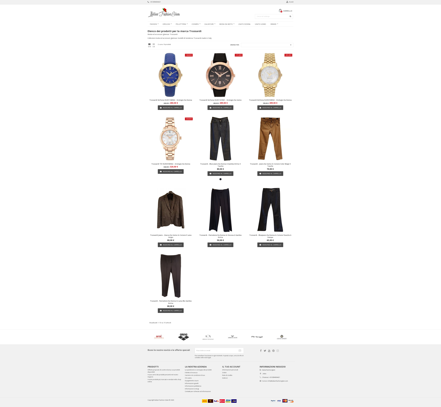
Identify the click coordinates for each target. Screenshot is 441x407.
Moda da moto (226, 24)
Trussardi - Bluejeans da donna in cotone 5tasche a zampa (270, 236)
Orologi (166, 24)
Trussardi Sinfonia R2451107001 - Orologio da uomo (220, 100)
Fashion (153, 24)
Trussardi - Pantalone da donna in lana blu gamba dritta (171, 302)
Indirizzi (225, 378)
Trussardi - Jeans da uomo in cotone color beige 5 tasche (270, 165)
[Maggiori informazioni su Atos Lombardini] (243, 337)
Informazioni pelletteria (193, 386)
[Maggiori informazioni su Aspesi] (169, 337)
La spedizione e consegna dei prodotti (198, 370)
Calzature (209, 24)
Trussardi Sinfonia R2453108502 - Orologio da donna (270, 100)
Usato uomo (260, 24)
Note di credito (227, 375)
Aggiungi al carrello (171, 107)
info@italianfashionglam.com (278, 381)
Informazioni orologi (192, 389)
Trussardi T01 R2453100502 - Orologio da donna (170, 164)
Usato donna (244, 24)
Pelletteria (181, 24)
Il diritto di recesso (191, 373)
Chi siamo (188, 378)
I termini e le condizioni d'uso (195, 375)
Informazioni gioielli (191, 383)
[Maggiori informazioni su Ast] (194, 337)
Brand (273, 24)
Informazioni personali (230, 370)
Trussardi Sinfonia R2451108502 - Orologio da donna (170, 100)
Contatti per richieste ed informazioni (198, 391)
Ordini (224, 373)
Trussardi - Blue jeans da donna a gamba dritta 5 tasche (220, 165)
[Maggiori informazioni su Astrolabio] (218, 337)
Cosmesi (195, 24)
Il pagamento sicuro (192, 381)
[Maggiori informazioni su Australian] (267, 337)
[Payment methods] (281, 401)
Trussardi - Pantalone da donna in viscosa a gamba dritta (220, 236)
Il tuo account (231, 366)
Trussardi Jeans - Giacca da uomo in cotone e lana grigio (170, 236)
